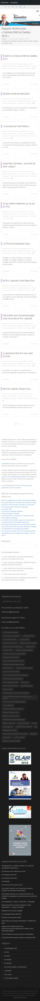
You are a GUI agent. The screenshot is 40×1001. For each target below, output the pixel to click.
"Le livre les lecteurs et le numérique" (15, 675)
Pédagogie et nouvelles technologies (15, 734)
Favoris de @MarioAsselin (10, 622)
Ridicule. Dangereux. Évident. (11, 513)
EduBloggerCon (8, 727)
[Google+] (16, 7)
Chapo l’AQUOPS (21, 574)
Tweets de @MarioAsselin (10, 612)
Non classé (8, 974)
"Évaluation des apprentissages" (14, 720)
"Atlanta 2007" (30, 647)
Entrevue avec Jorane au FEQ (11, 917)
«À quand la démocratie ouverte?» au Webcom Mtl (18, 937)
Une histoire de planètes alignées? (12, 511)
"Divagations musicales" (24, 66)
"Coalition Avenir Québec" (24, 650)
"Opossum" (25, 682)
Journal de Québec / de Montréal (15, 967)
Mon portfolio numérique (10, 518)
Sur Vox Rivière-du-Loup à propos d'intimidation (18, 934)
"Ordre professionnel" (10, 686)
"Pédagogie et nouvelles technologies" (16, 693)
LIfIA (35, 727)
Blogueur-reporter (9, 723)
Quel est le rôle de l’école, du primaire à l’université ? (18, 505)
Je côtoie (7, 956)
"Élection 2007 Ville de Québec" (13, 709)
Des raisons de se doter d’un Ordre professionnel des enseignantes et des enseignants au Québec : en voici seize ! (19, 533)
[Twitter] (5, 7)
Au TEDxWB (5, 881)
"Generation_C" (8, 668)
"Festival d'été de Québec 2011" (13, 661)
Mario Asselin (8, 557)
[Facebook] (9, 7)
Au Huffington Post (10, 948)
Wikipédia (33, 734)
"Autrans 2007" (8, 650)
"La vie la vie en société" (24, 68)
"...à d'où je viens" (22, 133)
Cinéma (34, 723)
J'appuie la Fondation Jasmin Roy (12, 926)
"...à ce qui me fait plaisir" (24, 396)
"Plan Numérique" (26, 686)
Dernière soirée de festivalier (16, 93)
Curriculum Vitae (7, 509)
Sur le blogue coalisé (11, 978)
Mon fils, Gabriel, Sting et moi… (17, 388)
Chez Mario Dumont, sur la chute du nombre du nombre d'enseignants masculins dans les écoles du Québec (19, 896)
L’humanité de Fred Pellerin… (16, 126)
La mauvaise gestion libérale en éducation (15, 507)
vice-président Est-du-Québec (17, 477)
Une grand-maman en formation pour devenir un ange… (19, 502)
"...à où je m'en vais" (23, 174)
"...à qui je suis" (24, 639)
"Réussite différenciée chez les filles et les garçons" (17, 697)
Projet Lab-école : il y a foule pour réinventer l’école (18, 516)
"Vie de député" (8, 705)
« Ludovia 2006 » (19, 737)
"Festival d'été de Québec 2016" (19, 136)
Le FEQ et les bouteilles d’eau (16, 243)
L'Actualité (7, 971)
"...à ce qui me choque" (10, 632)
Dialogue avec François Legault (12, 911)
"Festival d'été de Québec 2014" (13, 664)
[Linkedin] (13, 7)
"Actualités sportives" (10, 643)
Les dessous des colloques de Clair (13, 871)
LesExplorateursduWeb (23, 727)
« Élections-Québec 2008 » (11, 741)
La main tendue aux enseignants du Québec (15, 529)
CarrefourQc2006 (23, 723)
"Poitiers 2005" (8, 689)
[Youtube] (24, 7)
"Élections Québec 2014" (11, 716)
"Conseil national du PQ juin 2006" (14, 654)
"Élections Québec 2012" (11, 712)
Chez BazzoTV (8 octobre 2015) (12, 885)
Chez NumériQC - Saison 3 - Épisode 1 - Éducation (18, 902)
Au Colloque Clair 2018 (9, 878)
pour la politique (15, 488)
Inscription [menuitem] (14, 2)
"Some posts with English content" (14, 702)
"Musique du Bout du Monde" (13, 679)
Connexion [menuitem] (5, 2)
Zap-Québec (7, 737)
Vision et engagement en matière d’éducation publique (19, 500)
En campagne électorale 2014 (11, 914)
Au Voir (6, 952)
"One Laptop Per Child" (10, 682)
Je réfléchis (23, 131)
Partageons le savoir (10, 730)
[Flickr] (20, 7)
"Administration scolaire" (28, 643)
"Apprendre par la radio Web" (13, 647)
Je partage (23, 64)
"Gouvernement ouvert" (24, 668)
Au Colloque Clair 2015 (9, 875)
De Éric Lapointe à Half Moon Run (19, 280)
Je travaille (5, 464)
